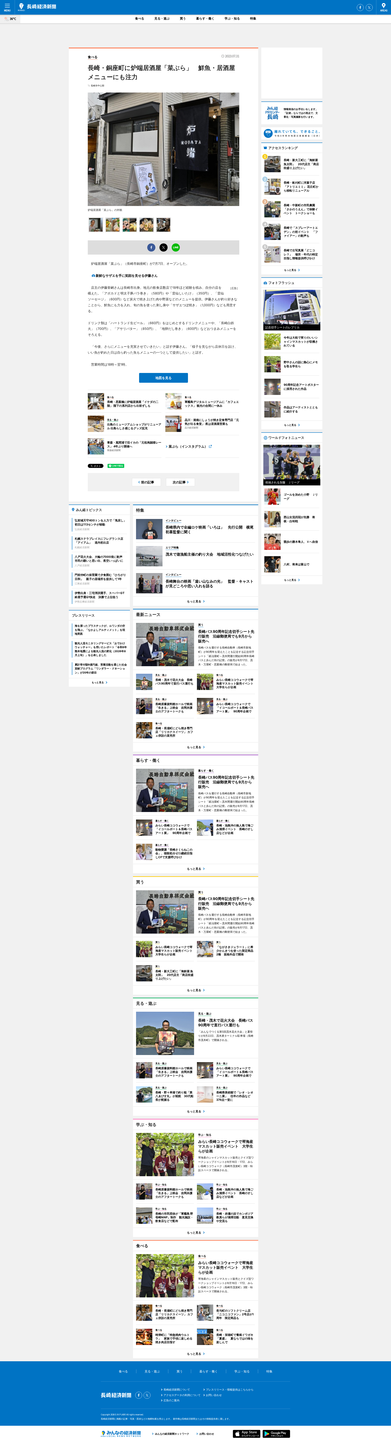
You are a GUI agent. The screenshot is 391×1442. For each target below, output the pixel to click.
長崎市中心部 (97, 85)
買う (183, 18)
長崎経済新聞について (177, 1389)
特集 (253, 18)
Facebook (360, 7)
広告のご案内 (171, 1400)
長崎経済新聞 (37, 7)
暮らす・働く (205, 18)
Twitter (369, 7)
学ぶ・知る (232, 18)
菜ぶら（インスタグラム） (188, 446)
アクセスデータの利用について (182, 1395)
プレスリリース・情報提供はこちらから (230, 1389)
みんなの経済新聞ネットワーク (121, 1434)
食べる (139, 18)
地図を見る (163, 378)
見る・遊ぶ (162, 18)
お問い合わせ (214, 1395)
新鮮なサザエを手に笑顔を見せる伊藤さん (127, 276)
